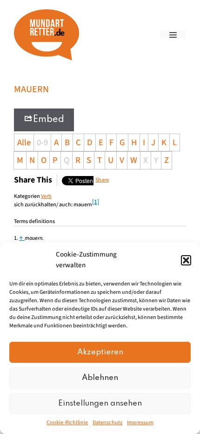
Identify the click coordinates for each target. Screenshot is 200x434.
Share (102, 180)
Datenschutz (107, 423)
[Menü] (173, 34)
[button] (186, 260)
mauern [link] (82, 205)
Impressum (140, 423)
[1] (95, 202)
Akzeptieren (100, 352)
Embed (48, 119)
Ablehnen (100, 378)
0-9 (42, 142)
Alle (24, 142)
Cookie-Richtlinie (67, 423)
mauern (33, 238)
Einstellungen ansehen (100, 403)
